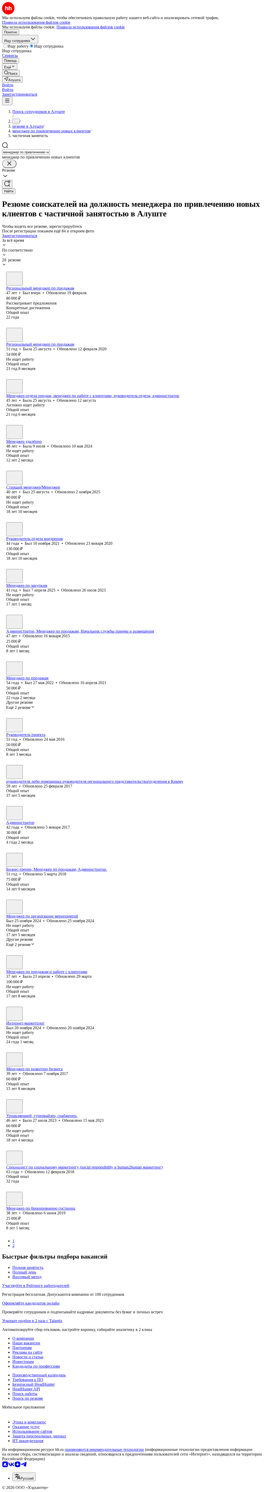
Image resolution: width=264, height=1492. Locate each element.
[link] (11, 73)
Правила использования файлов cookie (90, 27)
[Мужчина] (14, 279)
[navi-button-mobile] (7, 101)
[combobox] (26, 152)
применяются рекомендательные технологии (104, 1449)
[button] (7, 85)
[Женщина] (14, 335)
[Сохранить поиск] (7, 184)
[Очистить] (9, 164)
